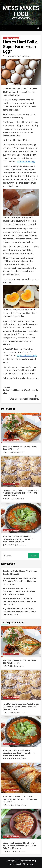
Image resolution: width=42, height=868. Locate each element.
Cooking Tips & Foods (11, 38)
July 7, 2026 (9, 452)
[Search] (38, 28)
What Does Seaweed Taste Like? (24, 397)
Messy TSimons (25, 56)
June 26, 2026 (9, 545)
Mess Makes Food (21, 11)
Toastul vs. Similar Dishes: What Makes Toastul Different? (20, 572)
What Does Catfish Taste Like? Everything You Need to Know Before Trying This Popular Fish (19, 539)
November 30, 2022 (11, 56)
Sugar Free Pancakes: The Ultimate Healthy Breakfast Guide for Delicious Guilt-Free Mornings (19, 611)
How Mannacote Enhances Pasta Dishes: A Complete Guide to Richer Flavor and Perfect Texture (21, 493)
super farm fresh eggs (27, 355)
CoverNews (14, 864)
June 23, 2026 (9, 851)
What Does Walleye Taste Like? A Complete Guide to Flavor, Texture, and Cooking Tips (20, 601)
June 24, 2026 (9, 805)
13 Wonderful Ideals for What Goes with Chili (20, 390)
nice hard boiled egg (26, 161)
